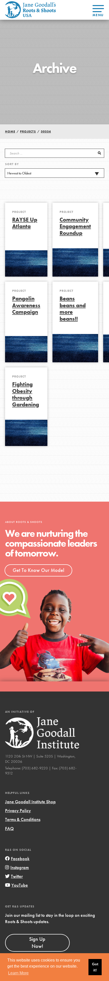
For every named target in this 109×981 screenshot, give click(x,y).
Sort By (12, 164)
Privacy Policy (18, 810)
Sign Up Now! (37, 942)
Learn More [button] (18, 973)
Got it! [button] (95, 967)
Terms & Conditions (22, 819)
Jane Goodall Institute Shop (30, 802)
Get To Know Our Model (38, 570)
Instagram (19, 867)
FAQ (9, 828)
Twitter (17, 876)
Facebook (20, 858)
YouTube (19, 885)
